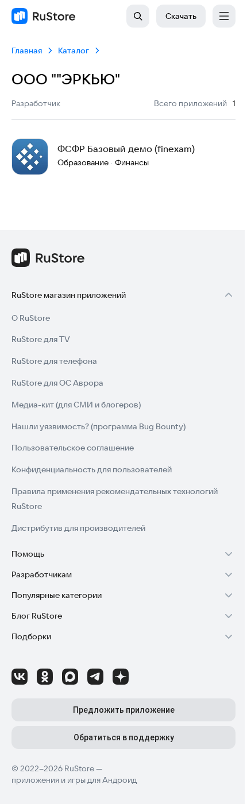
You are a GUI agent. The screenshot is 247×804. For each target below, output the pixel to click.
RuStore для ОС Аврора (57, 383)
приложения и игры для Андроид (74, 780)
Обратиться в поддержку (124, 737)
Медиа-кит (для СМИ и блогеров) (76, 404)
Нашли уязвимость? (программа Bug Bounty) (98, 426)
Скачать (180, 16)
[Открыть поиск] (137, 16)
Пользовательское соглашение (72, 447)
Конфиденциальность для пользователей (91, 469)
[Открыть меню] (224, 16)
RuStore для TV (40, 339)
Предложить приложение (124, 709)
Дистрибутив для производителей (78, 528)
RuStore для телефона (54, 361)
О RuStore (30, 318)
